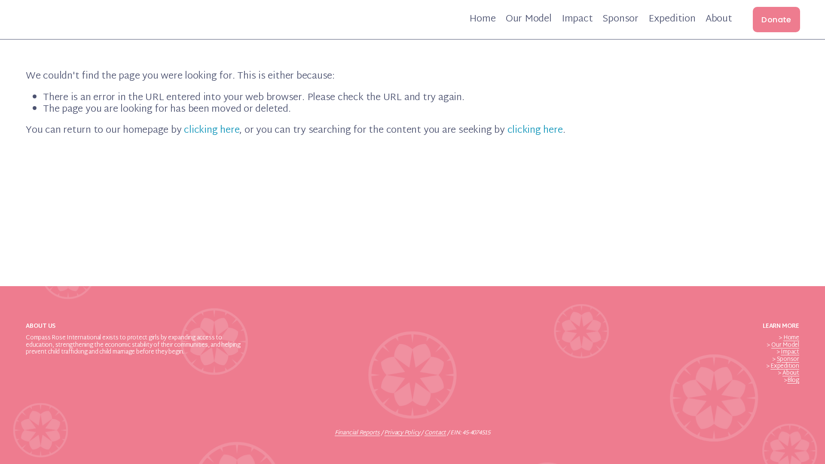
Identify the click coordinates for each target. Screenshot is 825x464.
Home (482, 19)
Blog (793, 380)
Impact (577, 19)
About (719, 19)
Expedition (672, 19)
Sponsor (620, 19)
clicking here (211, 130)
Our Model (529, 19)
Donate (776, 19)
